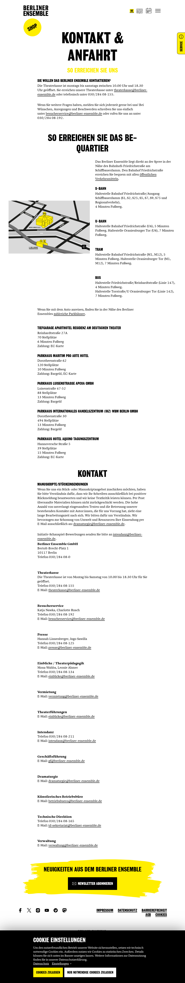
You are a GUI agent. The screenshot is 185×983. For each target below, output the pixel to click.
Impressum (104, 910)
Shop (32, 27)
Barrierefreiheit (154, 910)
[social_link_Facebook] (20, 910)
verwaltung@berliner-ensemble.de (73, 845)
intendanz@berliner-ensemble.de (72, 741)
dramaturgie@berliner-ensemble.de (98, 524)
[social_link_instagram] (38, 910)
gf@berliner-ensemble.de (66, 761)
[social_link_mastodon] (64, 910)
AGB (148, 915)
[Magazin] (139, 11)
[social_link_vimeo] (55, 910)
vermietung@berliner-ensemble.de (73, 696)
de (131, 10)
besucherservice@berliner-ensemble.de (74, 113)
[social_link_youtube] (47, 910)
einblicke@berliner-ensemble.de (71, 676)
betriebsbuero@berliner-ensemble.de (75, 801)
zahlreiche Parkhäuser (69, 314)
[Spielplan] (149, 11)
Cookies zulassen (48, 972)
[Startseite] (35, 10)
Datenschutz (41, 963)
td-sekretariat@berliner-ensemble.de (74, 825)
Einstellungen (60, 963)
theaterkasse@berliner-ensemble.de (74, 590)
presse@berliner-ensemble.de (69, 647)
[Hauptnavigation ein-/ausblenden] (158, 10)
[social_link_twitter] (29, 910)
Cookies (161, 915)
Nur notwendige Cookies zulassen (90, 972)
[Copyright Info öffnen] (84, 247)
